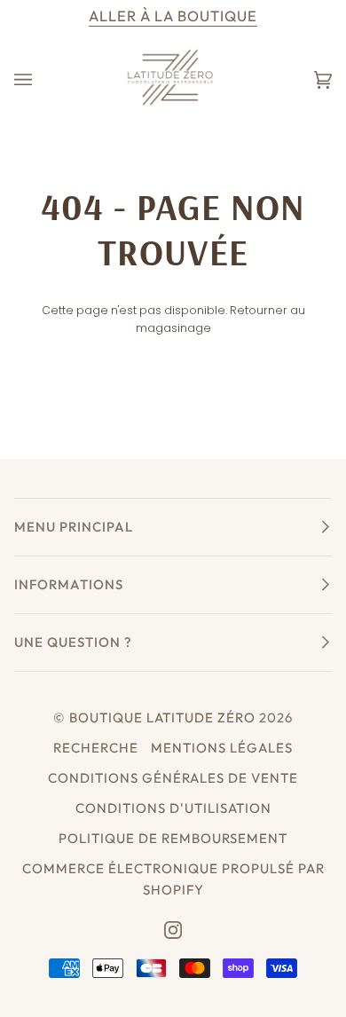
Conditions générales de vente (173, 777)
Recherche (95, 747)
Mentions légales (222, 747)
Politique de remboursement (173, 838)
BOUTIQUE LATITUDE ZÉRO (162, 717)
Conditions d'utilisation (173, 808)
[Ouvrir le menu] (40, 79)
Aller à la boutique (173, 16)
